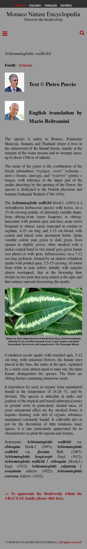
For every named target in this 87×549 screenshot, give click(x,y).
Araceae (25, 65)
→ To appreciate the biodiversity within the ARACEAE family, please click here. (43, 496)
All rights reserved (70, 542)
